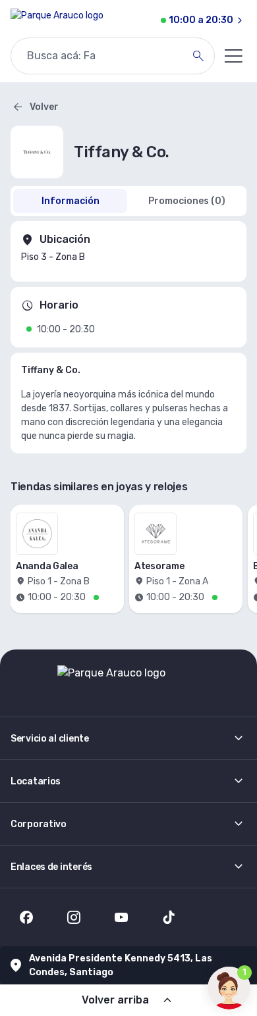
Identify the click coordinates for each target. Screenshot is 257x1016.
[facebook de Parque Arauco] (26, 917)
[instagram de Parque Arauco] (74, 917)
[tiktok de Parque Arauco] (169, 917)
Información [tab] (71, 201)
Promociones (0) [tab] (186, 201)
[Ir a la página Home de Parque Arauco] (57, 20)
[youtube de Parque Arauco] (121, 917)
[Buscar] (198, 56)
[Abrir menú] (233, 56)
